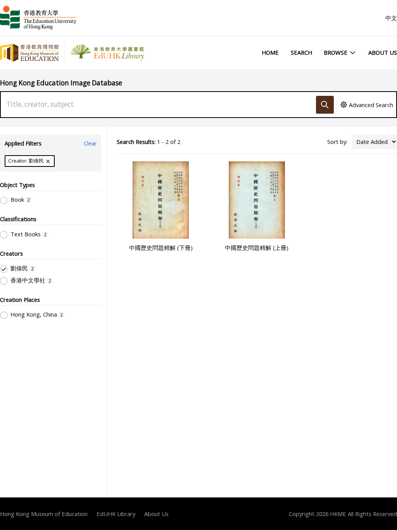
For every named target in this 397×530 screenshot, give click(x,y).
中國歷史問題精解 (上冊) (256, 247)
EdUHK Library (116, 514)
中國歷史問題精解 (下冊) (161, 247)
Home (270, 52)
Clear (90, 143)
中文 (391, 18)
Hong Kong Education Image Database (61, 82)
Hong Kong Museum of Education (44, 514)
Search (301, 52)
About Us (382, 52)
